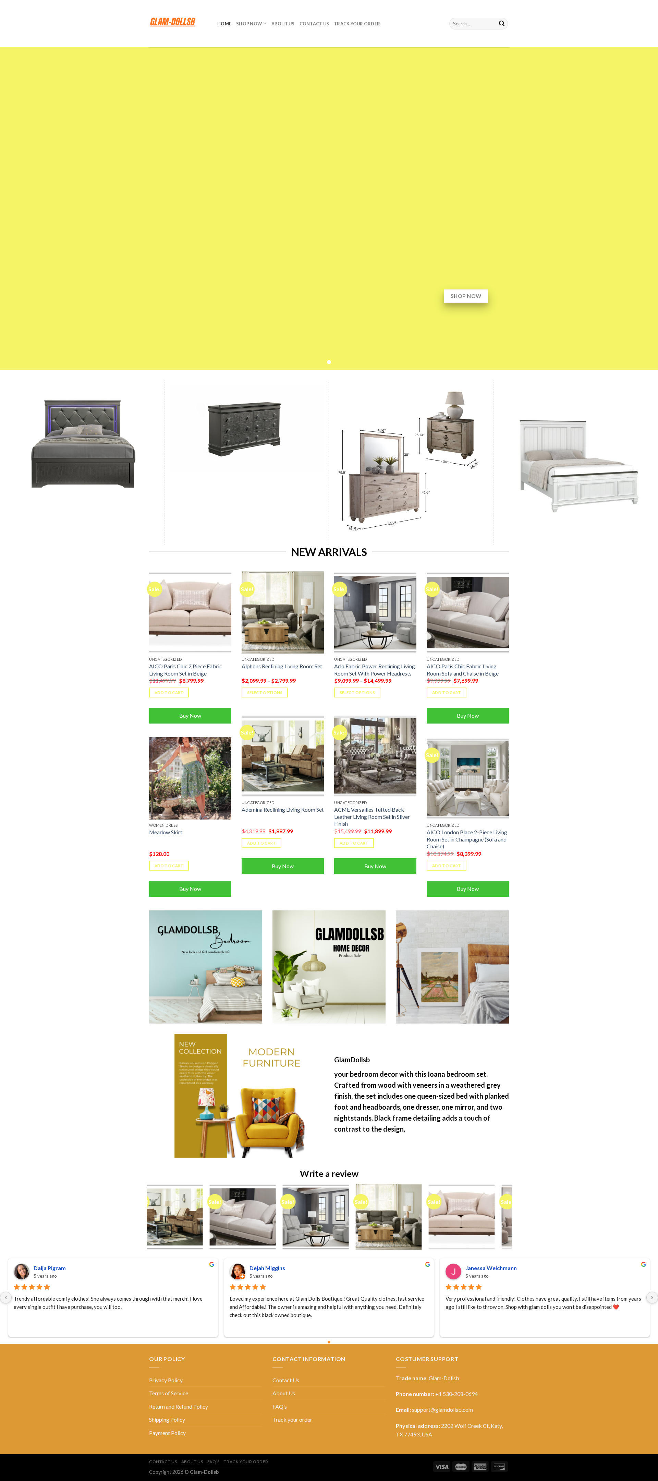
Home (224, 23)
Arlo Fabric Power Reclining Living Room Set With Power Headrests (374, 670)
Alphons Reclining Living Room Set (282, 666)
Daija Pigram (50, 1268)
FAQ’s (279, 1406)
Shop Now (249, 23)
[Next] (508, 1219)
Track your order (357, 23)
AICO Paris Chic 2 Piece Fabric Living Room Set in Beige (185, 670)
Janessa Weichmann (491, 1268)
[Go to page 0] (329, 1342)
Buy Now (190, 715)
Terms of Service (168, 1393)
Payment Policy (167, 1433)
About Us (283, 23)
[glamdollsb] (178, 23)
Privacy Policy (166, 1380)
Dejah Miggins (267, 1268)
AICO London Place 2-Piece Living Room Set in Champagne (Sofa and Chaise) (467, 839)
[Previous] (150, 1219)
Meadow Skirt (165, 832)
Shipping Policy (167, 1419)
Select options (265, 692)
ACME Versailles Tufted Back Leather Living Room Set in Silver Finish (372, 816)
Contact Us (314, 23)
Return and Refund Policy (178, 1406)
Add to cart (169, 692)
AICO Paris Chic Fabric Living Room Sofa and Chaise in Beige (463, 670)
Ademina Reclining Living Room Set (283, 809)
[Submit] (502, 23)
